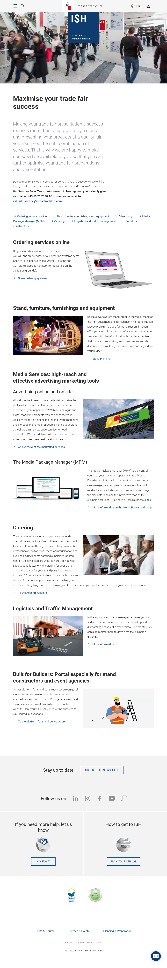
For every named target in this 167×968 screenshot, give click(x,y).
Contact (43, 861)
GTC (99, 942)
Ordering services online (32, 216)
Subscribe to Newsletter (102, 770)
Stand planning (101, 358)
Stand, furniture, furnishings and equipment (82, 216)
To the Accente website (32, 592)
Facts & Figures (45, 931)
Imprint (69, 942)
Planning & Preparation (117, 931)
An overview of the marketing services (41, 447)
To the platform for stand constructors (41, 721)
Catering (59, 221)
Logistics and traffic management (95, 221)
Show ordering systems (32, 278)
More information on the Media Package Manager (122, 507)
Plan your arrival (123, 861)
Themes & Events (79, 931)
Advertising (126, 216)
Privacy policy (85, 942)
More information (103, 644)
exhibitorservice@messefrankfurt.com (37, 201)
